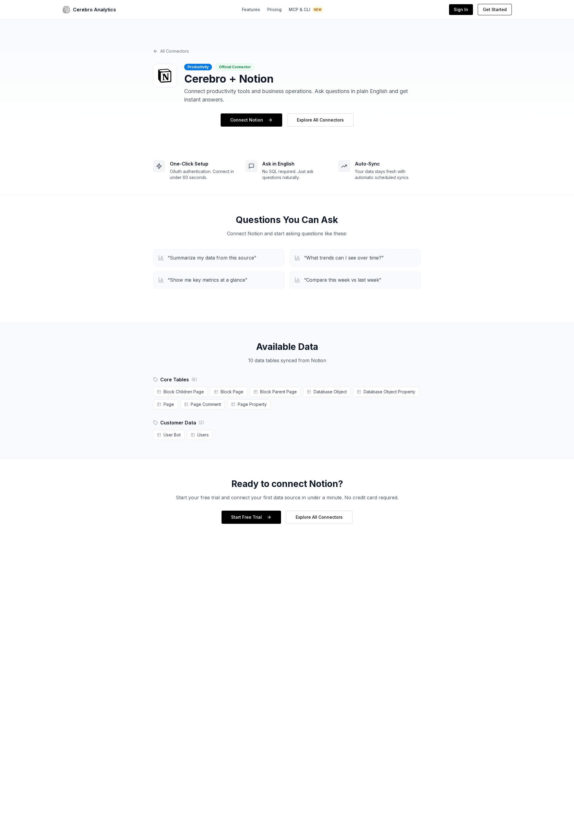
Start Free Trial (246, 517)
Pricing (274, 9)
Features (251, 9)
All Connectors (174, 51)
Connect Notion (246, 119)
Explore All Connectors (320, 119)
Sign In (461, 9)
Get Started (495, 9)
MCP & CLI (305, 9)
